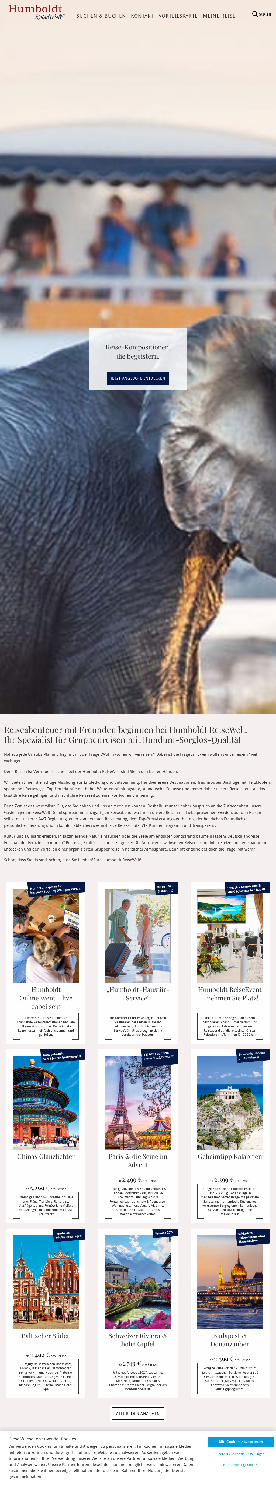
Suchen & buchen (101, 15)
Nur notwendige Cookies (240, 1464)
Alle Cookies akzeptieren (241, 1441)
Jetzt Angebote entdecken (138, 378)
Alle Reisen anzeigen (138, 1413)
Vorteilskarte (178, 15)
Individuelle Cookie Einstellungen (240, 1454)
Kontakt (142, 15)
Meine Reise (219, 15)
